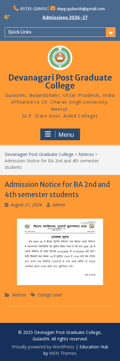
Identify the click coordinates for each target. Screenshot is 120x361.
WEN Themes (63, 353)
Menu (66, 134)
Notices (19, 295)
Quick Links (19, 32)
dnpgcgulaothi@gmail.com (81, 8)
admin (59, 205)
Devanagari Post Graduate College (60, 82)
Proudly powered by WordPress (43, 347)
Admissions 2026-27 (65, 17)
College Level (50, 295)
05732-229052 (33, 8)
